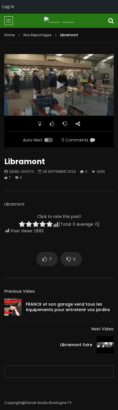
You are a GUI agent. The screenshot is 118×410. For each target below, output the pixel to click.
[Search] (111, 21)
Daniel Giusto (21, 171)
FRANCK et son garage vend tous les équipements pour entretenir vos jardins (68, 307)
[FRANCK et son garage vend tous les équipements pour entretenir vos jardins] (12, 307)
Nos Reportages (37, 34)
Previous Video (19, 291)
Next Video (102, 329)
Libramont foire (76, 345)
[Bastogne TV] (59, 20)
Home (9, 34)
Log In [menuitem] (8, 6)
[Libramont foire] (105, 344)
